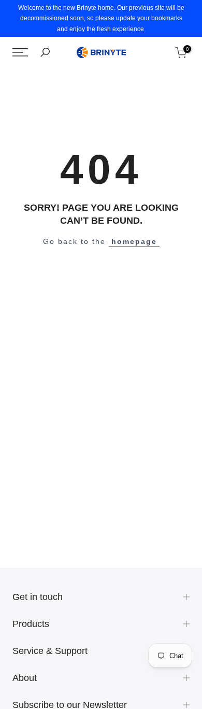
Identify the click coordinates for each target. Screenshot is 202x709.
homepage (134, 241)
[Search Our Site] (45, 52)
